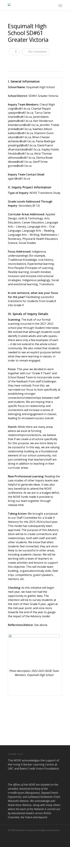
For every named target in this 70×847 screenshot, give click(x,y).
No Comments (37, 51)
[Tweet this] (17, 60)
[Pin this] (35, 60)
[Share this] (12, 60)
